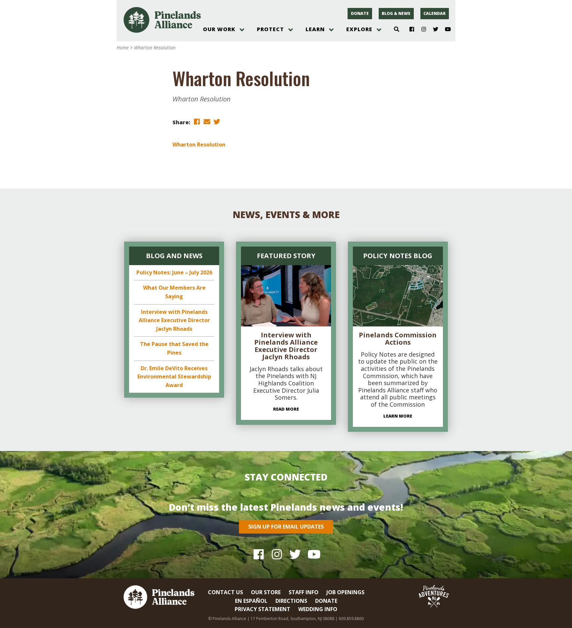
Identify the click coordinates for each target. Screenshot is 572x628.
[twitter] (217, 121)
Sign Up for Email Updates (286, 526)
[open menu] (242, 30)
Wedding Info (317, 609)
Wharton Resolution (198, 144)
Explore (359, 29)
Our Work (219, 29)
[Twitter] (433, 29)
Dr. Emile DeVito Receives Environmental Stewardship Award (174, 377)
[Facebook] (409, 29)
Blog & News (396, 13)
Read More (286, 409)
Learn (315, 29)
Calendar (434, 13)
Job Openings (345, 592)
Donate (360, 13)
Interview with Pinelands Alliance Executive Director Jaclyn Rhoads (174, 320)
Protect (270, 29)
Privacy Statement (262, 609)
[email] (207, 121)
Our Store (266, 592)
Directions (291, 600)
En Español (251, 600)
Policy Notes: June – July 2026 (174, 272)
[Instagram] (421, 29)
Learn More (397, 416)
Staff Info (303, 592)
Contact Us (225, 592)
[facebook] (197, 121)
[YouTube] (445, 29)
